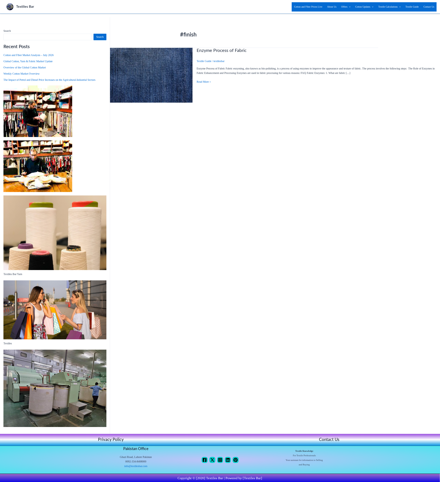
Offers (344, 7)
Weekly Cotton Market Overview (21, 73)
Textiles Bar (25, 6)
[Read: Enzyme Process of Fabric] (151, 74)
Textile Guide (412, 7)
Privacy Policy (111, 440)
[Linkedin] (228, 460)
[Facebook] (205, 460)
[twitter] (212, 460)
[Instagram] (220, 460)
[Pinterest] (236, 460)
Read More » (204, 81)
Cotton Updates (362, 7)
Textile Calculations (388, 7)
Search (7, 30)
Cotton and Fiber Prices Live (308, 7)
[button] (348, 7)
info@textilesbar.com (135, 466)
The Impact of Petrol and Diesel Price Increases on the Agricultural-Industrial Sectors (49, 79)
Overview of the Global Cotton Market (24, 67)
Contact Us (429, 7)
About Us (331, 7)
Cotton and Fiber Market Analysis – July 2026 (28, 55)
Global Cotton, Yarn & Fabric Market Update (28, 61)
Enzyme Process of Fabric (221, 50)
